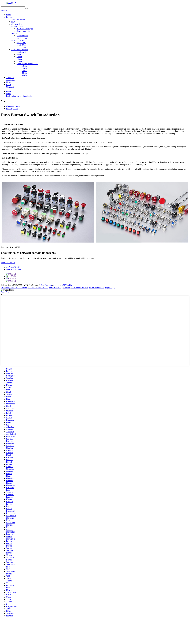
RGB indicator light (25, 29)
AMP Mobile (67, 285)
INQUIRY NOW (8, 263)
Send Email (5, 292)
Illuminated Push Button (38, 287)
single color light (23, 31)
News (8, 82)
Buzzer (14, 33)
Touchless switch (18, 19)
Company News (13, 106)
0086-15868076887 (14, 269)
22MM (24, 73)
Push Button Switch (19, 50)
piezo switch (16, 24)
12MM (24, 66)
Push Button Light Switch (59, 287)
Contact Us (10, 87)
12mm (24, 47)
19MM (24, 70)
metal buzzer (22, 38)
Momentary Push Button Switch (14, 287)
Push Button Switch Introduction (19, 96)
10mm (19, 57)
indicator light (17, 26)
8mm (19, 54)
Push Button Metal (96, 287)
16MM (24, 68)
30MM (24, 75)
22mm (19, 61)
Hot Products (46, 285)
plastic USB (21, 45)
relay (13, 22)
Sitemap (56, 285)
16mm (19, 59)
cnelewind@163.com (15, 267)
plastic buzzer (22, 36)
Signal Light (110, 287)
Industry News (12, 108)
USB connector (17, 40)
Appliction (10, 80)
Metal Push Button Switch (27, 64)
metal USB (21, 43)
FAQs (8, 84)
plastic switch (22, 52)
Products (9, 17)
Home (8, 15)
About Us (10, 77)
